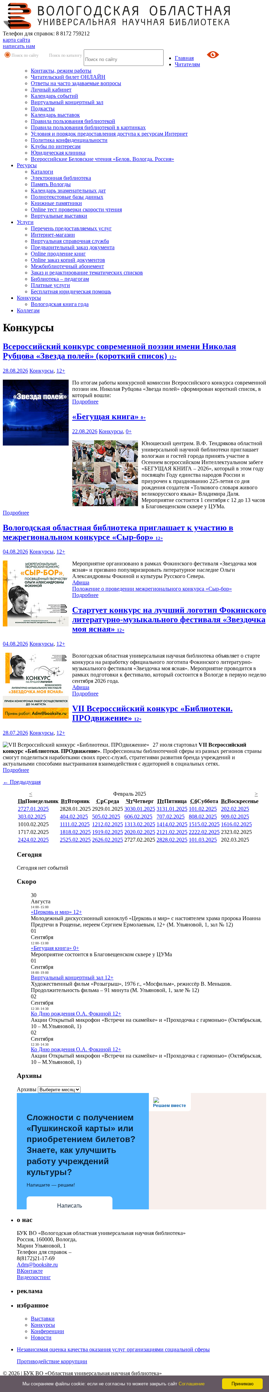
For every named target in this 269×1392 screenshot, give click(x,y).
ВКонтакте (30, 1271)
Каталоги (42, 172)
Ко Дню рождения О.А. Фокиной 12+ (76, 1014)
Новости (41, 1337)
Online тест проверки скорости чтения (76, 209)
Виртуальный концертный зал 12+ (72, 977)
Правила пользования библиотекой (73, 121)
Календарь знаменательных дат (68, 190)
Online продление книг (58, 254)
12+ (60, 371)
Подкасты (43, 108)
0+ (129, 431)
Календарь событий (54, 96)
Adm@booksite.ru (37, 1265)
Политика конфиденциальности (69, 140)
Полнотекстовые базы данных (67, 197)
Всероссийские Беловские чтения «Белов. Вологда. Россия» (102, 159)
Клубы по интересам (56, 146)
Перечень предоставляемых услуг (71, 228)
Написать (69, 1206)
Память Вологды (51, 184)
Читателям (187, 64)
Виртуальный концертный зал (67, 102)
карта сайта (16, 40)
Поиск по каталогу (65, 55)
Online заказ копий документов (68, 260)
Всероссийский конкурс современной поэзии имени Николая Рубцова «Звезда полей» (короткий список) (119, 351)
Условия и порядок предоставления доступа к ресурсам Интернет (109, 134)
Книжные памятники (56, 203)
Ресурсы (27, 165)
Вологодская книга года (60, 304)
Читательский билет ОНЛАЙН (68, 77)
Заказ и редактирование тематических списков (87, 273)
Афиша (80, 582)
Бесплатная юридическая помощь (71, 291)
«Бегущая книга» (109, 416)
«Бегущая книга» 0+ (55, 948)
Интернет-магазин (53, 235)
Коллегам (28, 310)
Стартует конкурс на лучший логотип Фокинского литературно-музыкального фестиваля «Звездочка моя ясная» (169, 619)
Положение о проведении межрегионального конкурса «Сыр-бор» (152, 589)
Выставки (43, 1319)
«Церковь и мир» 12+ (56, 912)
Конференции (47, 1331)
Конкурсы (29, 298)
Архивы (26, 1089)
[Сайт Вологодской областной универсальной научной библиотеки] (117, 27)
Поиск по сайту (25, 55)
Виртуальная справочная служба (70, 241)
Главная (184, 58)
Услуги (25, 222)
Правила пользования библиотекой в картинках (88, 127)
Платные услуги (50, 285)
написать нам (19, 46)
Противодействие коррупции (52, 1361)
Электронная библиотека (61, 178)
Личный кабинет (51, 90)
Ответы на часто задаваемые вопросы (76, 83)
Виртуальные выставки (59, 216)
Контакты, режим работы (61, 71)
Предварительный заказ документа (73, 247)
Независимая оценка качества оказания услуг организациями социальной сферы (113, 1349)
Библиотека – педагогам (60, 279)
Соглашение (192, 1383)
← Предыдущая (22, 782)
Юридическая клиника (58, 153)
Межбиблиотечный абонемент (67, 266)
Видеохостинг (34, 1277)
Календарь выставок (55, 115)
